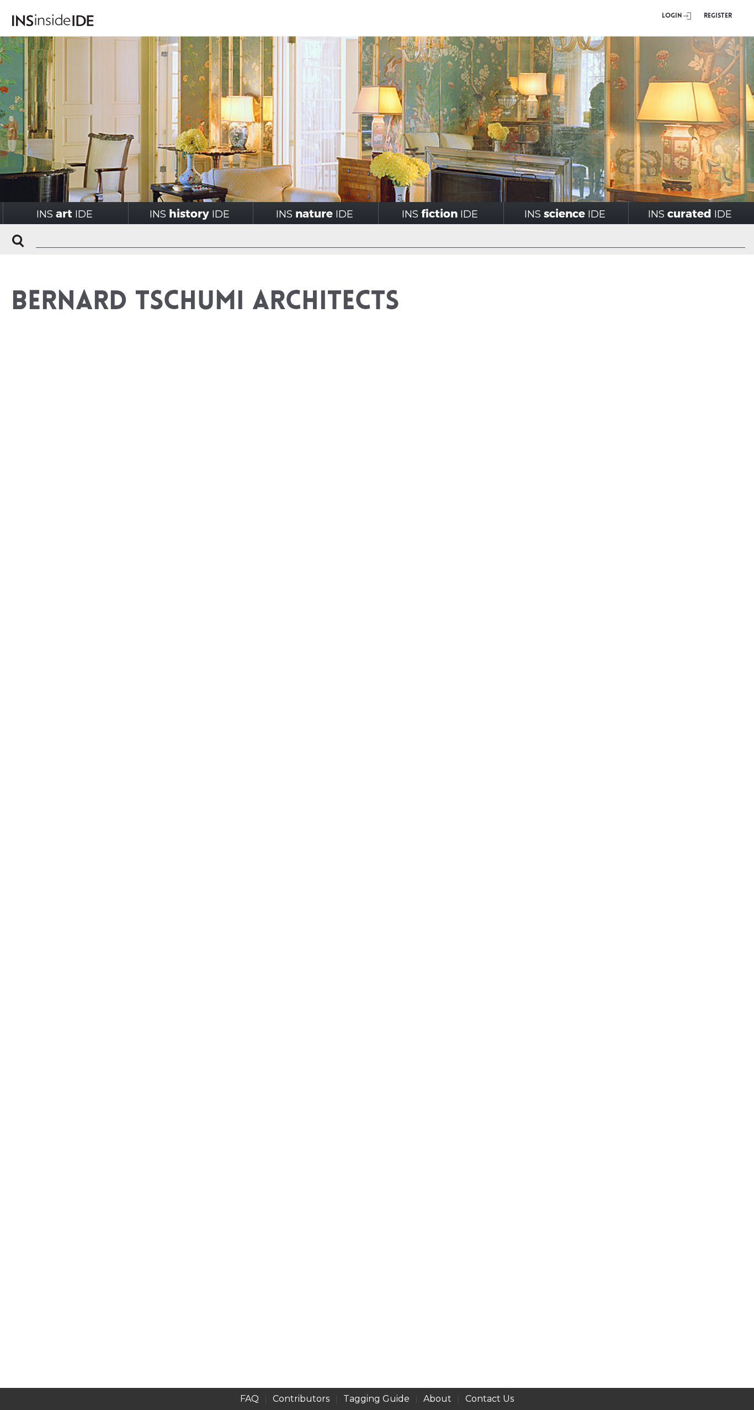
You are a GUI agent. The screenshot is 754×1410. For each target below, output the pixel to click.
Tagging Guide (376, 1398)
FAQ (249, 1398)
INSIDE (64, 213)
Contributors (301, 1398)
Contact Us (489, 1398)
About (437, 1398)
